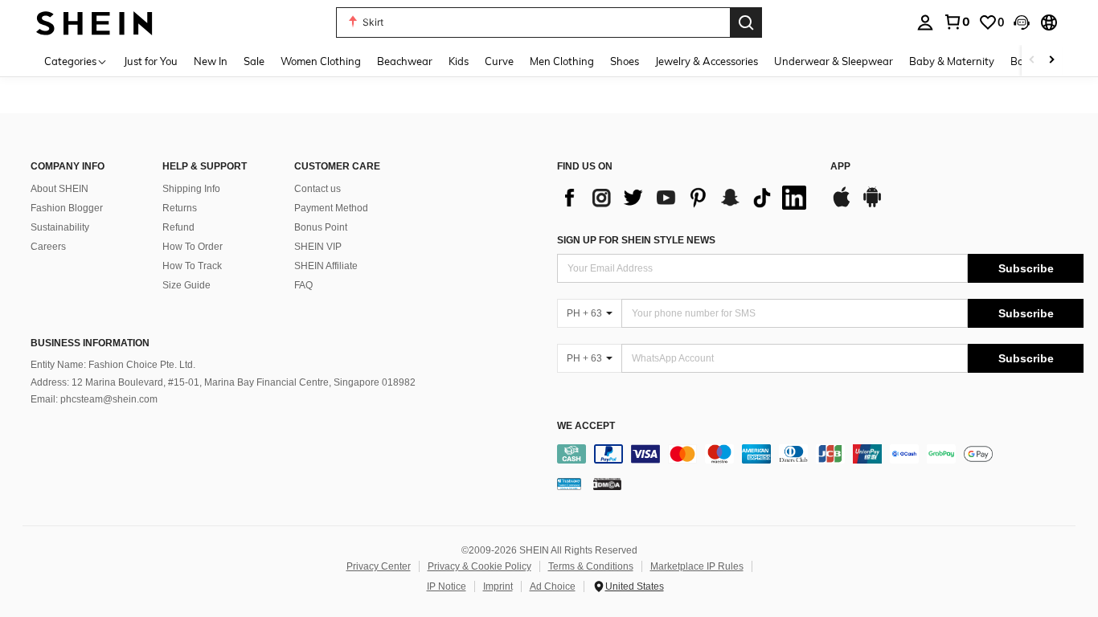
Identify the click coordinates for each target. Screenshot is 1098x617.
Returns (179, 208)
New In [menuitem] (210, 61)
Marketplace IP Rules (697, 566)
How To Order (192, 246)
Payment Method (331, 208)
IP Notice (446, 586)
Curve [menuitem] (499, 61)
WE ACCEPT (586, 426)
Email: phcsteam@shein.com (94, 399)
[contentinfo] (820, 454)
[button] (1021, 22)
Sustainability (60, 227)
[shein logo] (94, 22)
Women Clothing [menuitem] (321, 61)
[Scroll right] (1051, 60)
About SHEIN (59, 188)
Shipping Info (191, 188)
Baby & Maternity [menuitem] (951, 61)
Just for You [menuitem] (151, 61)
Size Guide (186, 285)
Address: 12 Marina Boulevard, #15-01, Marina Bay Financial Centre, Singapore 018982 (223, 382)
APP (840, 166)
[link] (956, 21)
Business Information (90, 343)
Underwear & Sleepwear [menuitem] (833, 61)
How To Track (192, 266)
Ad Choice (553, 586)
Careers (48, 246)
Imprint (498, 586)
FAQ (303, 285)
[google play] (872, 204)
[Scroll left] (1032, 60)
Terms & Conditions (590, 566)
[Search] (746, 22)
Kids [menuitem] (459, 61)
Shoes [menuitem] (624, 61)
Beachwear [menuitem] (404, 61)
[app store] (841, 204)
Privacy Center (378, 566)
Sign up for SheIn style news (636, 240)
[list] (685, 198)
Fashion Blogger (67, 208)
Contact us (317, 188)
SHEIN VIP (318, 246)
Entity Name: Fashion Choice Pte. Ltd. (113, 364)
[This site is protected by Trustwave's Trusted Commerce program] (569, 483)
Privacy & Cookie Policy (479, 566)
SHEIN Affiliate (326, 266)
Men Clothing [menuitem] (562, 61)
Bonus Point (320, 227)
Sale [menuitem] (254, 61)
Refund (178, 227)
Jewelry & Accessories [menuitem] (706, 61)
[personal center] (925, 22)
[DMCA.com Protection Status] (607, 483)
